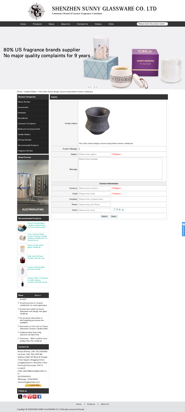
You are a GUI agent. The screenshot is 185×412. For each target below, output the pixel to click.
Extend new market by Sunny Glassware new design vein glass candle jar (33, 309)
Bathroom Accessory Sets (29, 129)
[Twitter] (20, 397)
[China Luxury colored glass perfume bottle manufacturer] (22, 271)
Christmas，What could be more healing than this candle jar (33, 337)
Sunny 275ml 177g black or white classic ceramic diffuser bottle (38, 280)
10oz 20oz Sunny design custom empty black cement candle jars (106, 143)
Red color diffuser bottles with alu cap (36, 257)
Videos (98, 24)
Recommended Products (28, 145)
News (51, 24)
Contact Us (82, 24)
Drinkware (22, 113)
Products (37, 24)
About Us (65, 24)
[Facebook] (39, 397)
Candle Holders (30, 92)
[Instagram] (25, 397)
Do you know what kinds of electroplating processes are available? (32, 318)
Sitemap (80, 409)
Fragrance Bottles (25, 151)
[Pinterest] (34, 397)
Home (23, 24)
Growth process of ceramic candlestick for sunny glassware (33, 302)
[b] (92, 58)
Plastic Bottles (24, 102)
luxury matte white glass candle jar (35, 246)
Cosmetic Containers (27, 123)
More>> (38, 295)
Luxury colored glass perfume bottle (36, 268)
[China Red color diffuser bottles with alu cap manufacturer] (22, 260)
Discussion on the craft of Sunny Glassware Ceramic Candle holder (34, 325)
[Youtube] (30, 397)
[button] (88, 87)
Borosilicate (23, 118)
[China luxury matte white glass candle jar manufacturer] (22, 249)
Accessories (23, 107)
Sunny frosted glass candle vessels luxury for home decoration (36, 225)
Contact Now (33, 385)
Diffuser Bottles (24, 140)
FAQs (111, 24)
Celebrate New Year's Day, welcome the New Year (30, 331)
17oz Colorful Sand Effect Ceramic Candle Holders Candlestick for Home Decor (38, 237)
